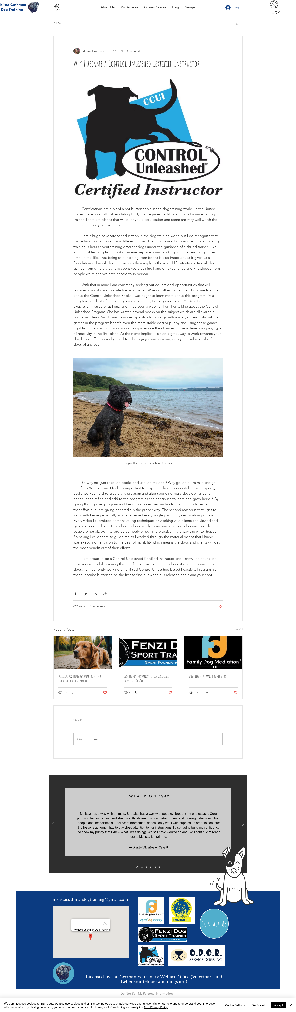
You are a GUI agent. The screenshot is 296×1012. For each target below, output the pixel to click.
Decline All (258, 1005)
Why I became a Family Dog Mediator (207, 676)
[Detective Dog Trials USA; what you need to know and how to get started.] (83, 652)
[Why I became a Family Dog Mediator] (213, 652)
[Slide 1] (137, 867)
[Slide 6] (159, 867)
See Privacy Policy (156, 1007)
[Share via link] (105, 594)
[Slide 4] (150, 867)
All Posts (58, 23)
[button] (237, 23)
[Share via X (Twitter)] (85, 594)
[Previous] (53, 824)
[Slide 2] (142, 867)
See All (238, 629)
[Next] (243, 824)
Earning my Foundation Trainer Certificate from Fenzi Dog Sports (146, 678)
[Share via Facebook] (75, 594)
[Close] (291, 1005)
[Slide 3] (146, 867)
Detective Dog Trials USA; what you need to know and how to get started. (79, 678)
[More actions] (220, 51)
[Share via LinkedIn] (95, 594)
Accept (278, 1005)
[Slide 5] (155, 867)
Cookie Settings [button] (235, 1005)
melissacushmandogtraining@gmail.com (90, 899)
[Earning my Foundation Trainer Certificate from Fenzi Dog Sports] (148, 652)
